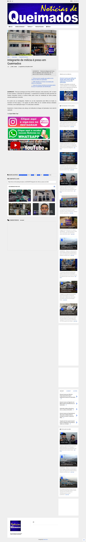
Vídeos (49, 26)
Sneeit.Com (45, 539)
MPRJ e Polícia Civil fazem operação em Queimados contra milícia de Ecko (43, 211)
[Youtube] (10, 1)
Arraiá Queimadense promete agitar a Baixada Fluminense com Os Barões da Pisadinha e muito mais (68, 180)
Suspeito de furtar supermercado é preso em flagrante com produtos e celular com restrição (68, 265)
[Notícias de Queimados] (43, 24)
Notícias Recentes (39, 26)
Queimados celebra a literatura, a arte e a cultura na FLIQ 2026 (67, 203)
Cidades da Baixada (19, 26)
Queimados (14, 57)
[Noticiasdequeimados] (14, 1)
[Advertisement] (18, 78)
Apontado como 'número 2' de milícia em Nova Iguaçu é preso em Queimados (19, 197)
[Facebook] (8, 1)
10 (62, 309)
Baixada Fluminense (23, 57)
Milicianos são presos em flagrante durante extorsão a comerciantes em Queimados (19, 211)
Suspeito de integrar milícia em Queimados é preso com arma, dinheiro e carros (44, 197)
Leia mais (72, 126)
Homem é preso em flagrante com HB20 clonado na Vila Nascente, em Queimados (67, 115)
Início (11, 26)
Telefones (29, 26)
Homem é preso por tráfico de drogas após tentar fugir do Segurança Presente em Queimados (68, 80)
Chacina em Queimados (68, 227)
